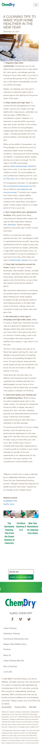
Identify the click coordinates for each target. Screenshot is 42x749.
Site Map (32, 706)
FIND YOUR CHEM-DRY (21, 577)
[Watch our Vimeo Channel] (20, 619)
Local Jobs (7, 671)
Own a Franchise (10, 666)
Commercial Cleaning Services (15, 638)
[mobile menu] (35, 5)
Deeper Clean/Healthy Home (14, 644)
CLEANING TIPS (10, 500)
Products (7, 649)
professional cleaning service (20, 186)
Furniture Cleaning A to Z (21, 526)
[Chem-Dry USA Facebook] (12, 619)
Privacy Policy (20, 706)
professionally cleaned (18, 260)
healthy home (8, 504)
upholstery (12, 224)
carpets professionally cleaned (21, 166)
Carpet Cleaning (9, 628)
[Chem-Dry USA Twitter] (29, 619)
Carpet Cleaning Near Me (13, 660)
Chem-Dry (10, 178)
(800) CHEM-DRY (22, 613)
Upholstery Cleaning (11, 633)
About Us (7, 655)
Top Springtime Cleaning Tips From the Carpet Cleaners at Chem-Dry (9, 533)
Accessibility (7, 706)
